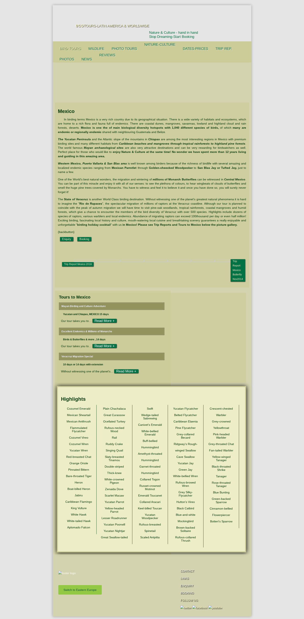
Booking (84, 239)
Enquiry (66, 239)
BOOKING (187, 593)
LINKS (184, 578)
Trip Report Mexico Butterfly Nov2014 (238, 270)
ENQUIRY (186, 585)
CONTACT (187, 571)
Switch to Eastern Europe (80, 589)
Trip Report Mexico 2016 (78, 264)
